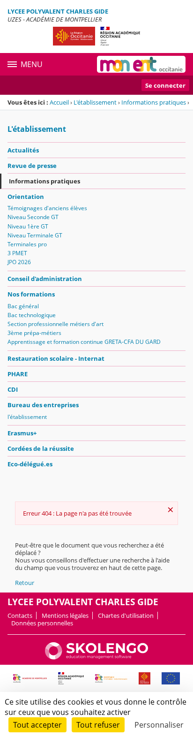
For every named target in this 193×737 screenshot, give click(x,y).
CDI (12, 389)
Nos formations (31, 294)
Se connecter (165, 85)
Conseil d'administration (44, 278)
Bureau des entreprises (43, 405)
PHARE (17, 374)
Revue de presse (32, 165)
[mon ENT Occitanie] (141, 64)
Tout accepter (37, 725)
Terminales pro (27, 244)
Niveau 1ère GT (27, 226)
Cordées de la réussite (40, 448)
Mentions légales (65, 615)
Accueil (59, 102)
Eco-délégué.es (29, 464)
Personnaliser (159, 725)
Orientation (25, 196)
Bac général (23, 306)
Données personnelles (42, 623)
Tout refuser (98, 725)
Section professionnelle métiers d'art (55, 324)
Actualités (23, 150)
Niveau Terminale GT (34, 235)
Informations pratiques (153, 102)
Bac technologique (31, 315)
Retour (24, 582)
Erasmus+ (22, 433)
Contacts (19, 615)
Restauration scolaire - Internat (55, 358)
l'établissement (27, 417)
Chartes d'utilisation (126, 615)
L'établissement (95, 102)
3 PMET (17, 253)
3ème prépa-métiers (34, 333)
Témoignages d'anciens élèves (47, 208)
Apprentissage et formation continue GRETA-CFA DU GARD (84, 342)
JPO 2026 (19, 262)
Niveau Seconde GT (33, 217)
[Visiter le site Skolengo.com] (96, 657)
